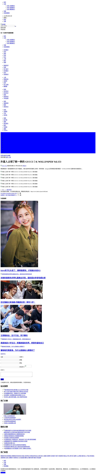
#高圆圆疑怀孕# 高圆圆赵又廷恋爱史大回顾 (15, 441)
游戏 (5, 53)
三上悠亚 (79, 455)
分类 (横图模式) (11, 9)
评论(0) (24, 165)
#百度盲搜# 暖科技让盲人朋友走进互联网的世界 (17, 446)
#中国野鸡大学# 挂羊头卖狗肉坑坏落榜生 (15, 444)
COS (5, 152)
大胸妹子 (10, 457)
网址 (21, 363)
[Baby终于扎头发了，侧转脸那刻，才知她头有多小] (48, 234)
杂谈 (41, 455)
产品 (88, 455)
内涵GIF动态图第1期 (9, 416)
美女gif (65, 455)
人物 (5, 58)
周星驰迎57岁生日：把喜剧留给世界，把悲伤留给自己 (22, 343)
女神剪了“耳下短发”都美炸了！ (9, 195)
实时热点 (6, 91)
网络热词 (6, 65)
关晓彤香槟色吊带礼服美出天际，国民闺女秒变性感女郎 (23, 278)
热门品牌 (73, 455)
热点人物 (37, 455)
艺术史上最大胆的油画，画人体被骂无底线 (15, 397)
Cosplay (6, 130)
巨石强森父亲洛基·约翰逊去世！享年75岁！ (18, 302)
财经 (5, 94)
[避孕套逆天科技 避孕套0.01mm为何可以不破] (49, 390)
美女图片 (6, 123)
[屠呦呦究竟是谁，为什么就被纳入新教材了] (48, 346)
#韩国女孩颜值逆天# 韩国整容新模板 (14, 436)
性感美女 (9, 455)
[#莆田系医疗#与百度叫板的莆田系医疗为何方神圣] (49, 430)
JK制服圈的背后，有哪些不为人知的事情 (15, 393)
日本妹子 (53, 455)
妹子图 (5, 120)
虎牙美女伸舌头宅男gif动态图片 (12, 419)
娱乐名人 (84, 455)
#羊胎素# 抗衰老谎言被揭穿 (11, 437)
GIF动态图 (21, 457)
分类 (5, 4)
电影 (35, 457)
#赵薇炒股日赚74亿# (9, 443)
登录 (5, 19)
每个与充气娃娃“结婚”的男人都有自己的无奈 (16, 391)
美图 (5, 121)
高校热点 (6, 106)
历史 (5, 82)
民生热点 (6, 93)
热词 (5, 51)
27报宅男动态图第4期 (10, 421)
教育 (5, 105)
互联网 (5, 111)
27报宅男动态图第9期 (10, 417)
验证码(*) (22, 367)
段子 (5, 144)
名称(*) (21, 357)
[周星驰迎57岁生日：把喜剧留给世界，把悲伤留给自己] (48, 339)
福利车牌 (30, 457)
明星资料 (6, 79)
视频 (5, 62)
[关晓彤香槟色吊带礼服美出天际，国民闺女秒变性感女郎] (48, 274)
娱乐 (5, 60)
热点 (5, 57)
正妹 (7, 457)
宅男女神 (32, 455)
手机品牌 (6, 98)
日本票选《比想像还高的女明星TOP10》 (15, 395)
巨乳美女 (91, 455)
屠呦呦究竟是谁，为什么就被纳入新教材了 (18, 350)
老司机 (5, 115)
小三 (5, 165)
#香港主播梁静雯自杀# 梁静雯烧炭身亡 (14, 434)
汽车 (5, 113)
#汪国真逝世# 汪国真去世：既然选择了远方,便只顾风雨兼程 (20, 439)
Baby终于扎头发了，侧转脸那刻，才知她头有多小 (21, 270)
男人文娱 (6, 84)
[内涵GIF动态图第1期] (49, 409)
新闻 (5, 89)
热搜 (5, 67)
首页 (5, 2)
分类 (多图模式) (11, 5)
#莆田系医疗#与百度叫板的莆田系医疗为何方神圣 (17, 432)
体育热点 (16, 457)
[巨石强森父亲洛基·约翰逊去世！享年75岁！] (48, 289)
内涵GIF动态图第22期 (10, 423)
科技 (5, 55)
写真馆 (5, 127)
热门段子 (6, 69)
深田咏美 (3, 457)
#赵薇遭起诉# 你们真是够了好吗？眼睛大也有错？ (18, 448)
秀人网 (69, 455)
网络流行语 (4, 455)
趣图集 (5, 86)
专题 (5, 11)
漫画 (5, 129)
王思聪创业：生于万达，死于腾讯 (14, 335)
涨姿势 (5, 81)
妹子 (57, 455)
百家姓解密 (7, 13)
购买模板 (6, 466)
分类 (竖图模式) (11, 7)
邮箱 (21, 360)
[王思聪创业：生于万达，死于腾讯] (48, 319)
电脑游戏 (6, 103)
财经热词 (6, 96)
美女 (5, 147)
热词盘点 (6, 50)
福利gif (26, 457)
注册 (5, 21)
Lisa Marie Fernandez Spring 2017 (9, 193)
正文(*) (2, 370)
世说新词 (6, 74)
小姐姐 (44, 455)
